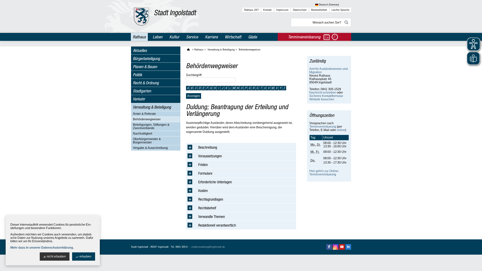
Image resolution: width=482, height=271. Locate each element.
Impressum (282, 9)
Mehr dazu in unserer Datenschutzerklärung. (42, 247)
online (341, 130)
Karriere (211, 36)
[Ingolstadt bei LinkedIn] (348, 247)
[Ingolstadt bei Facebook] (329, 247)
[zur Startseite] (165, 16)
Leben (157, 36)
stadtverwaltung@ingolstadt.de (208, 246)
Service (192, 36)
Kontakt (267, 9)
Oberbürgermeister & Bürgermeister (147, 140)
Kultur (174, 36)
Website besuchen (321, 99)
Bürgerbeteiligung (146, 58)
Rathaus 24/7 (251, 9)
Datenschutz (300, 9)
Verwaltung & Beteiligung (152, 107)
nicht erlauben (56, 256)
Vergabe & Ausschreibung (150, 147)
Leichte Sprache (340, 9)
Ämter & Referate (144, 113)
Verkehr (139, 99)
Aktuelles (140, 50)
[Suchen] (347, 22)
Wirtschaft (233, 36)
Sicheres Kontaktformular (326, 95)
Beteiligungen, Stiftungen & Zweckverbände (151, 126)
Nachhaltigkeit (142, 133)
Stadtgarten (142, 90)
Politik (137, 74)
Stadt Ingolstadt (139, 246)
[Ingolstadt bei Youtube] (342, 247)
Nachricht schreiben (322, 92)
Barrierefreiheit (319, 9)
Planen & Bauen (145, 66)
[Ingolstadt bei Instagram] (335, 247)
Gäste (252, 36)
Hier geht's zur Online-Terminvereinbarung (324, 172)
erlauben (85, 256)
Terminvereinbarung (322, 126)
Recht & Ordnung (146, 82)
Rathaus (139, 36)
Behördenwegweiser (147, 119)
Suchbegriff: (194, 75)
